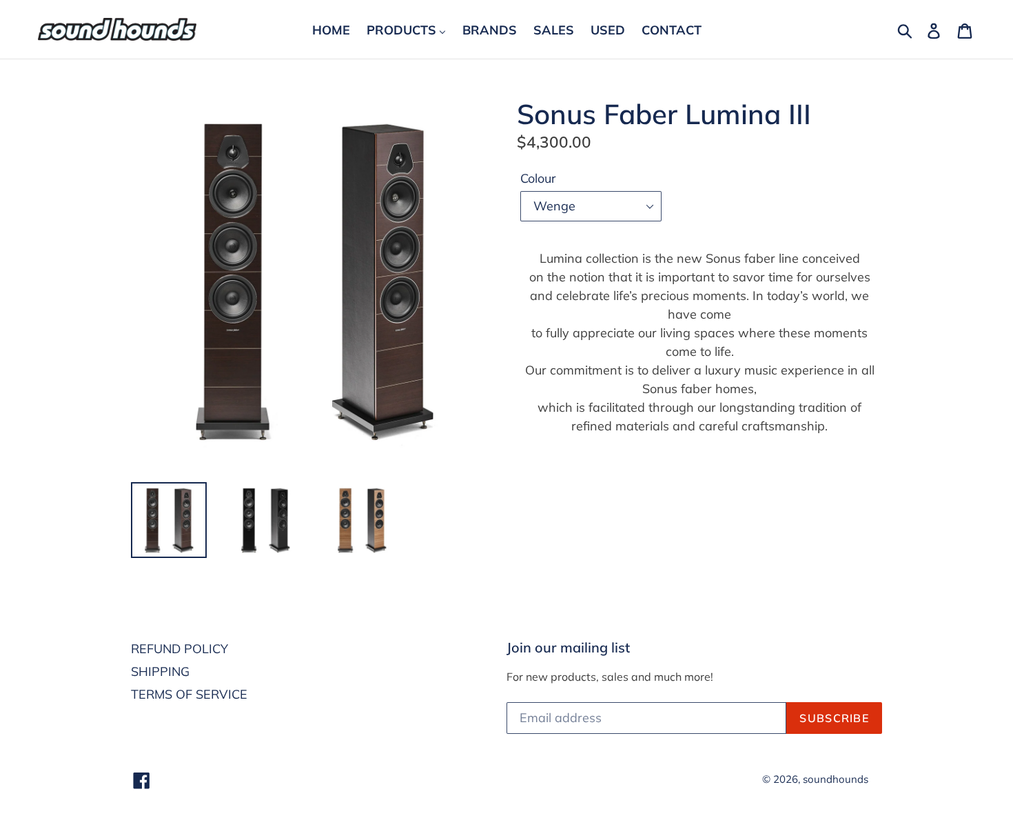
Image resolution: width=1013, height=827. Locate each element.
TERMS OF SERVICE (189, 694)
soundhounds (835, 779)
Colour (538, 178)
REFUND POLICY (179, 649)
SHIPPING (160, 671)
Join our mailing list (568, 647)
